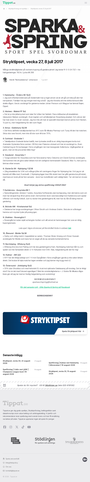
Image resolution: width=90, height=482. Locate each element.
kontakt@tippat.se (12, 471)
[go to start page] (4, 9)
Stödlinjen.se (51, 385)
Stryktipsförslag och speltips (17, 8)
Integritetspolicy (12, 463)
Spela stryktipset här (71, 331)
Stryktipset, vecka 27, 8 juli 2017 (41, 8)
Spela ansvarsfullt (12, 459)
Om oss (8, 467)
